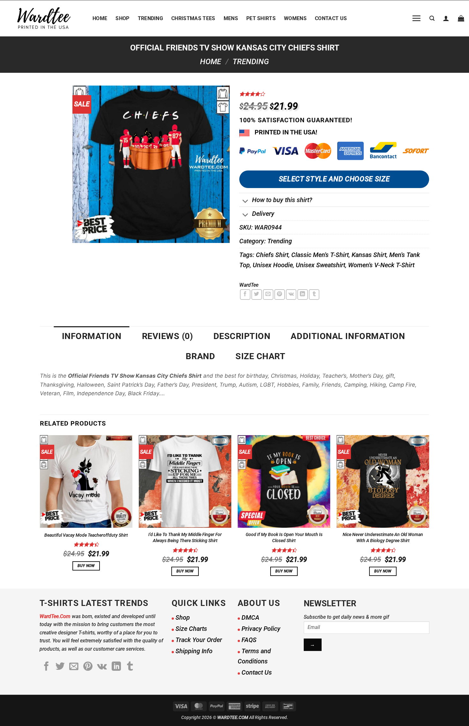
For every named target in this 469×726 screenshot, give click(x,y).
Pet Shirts (261, 18)
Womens (295, 18)
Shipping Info (193, 651)
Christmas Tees (193, 18)
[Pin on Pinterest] (279, 294)
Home (100, 18)
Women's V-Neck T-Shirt (381, 265)
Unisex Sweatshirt (320, 265)
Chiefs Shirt (272, 255)
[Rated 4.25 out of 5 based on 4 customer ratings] (334, 93)
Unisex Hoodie (273, 265)
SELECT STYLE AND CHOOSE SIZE (334, 179)
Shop (122, 18)
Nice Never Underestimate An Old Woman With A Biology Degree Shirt (383, 537)
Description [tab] (242, 336)
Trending (150, 18)
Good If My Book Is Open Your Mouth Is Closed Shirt (284, 537)
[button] (416, 18)
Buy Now (86, 565)
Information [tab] (92, 336)
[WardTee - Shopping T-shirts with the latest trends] (44, 18)
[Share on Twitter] (256, 294)
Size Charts (191, 628)
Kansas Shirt (369, 255)
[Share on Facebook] (245, 294)
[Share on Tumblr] (314, 294)
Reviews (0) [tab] (167, 336)
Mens (231, 18)
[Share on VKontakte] (291, 294)
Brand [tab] (200, 356)
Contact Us (331, 18)
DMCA (250, 617)
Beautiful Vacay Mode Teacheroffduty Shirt (86, 535)
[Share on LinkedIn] (302, 294)
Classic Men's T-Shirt (320, 255)
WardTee (248, 285)
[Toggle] (245, 202)
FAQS (249, 640)
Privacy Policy (261, 628)
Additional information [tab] (348, 336)
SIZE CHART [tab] (260, 356)
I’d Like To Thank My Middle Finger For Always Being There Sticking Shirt (185, 537)
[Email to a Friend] (268, 294)
